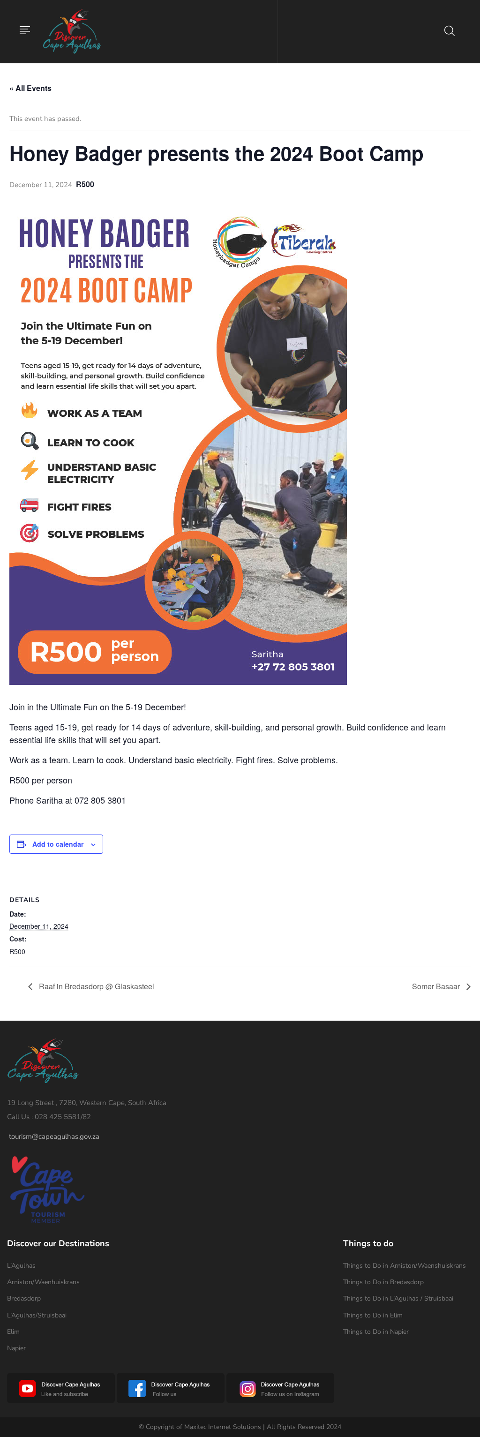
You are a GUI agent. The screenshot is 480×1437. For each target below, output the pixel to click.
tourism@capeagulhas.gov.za (54, 1136)
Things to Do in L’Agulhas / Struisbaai (398, 1298)
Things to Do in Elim (373, 1315)
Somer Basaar (437, 986)
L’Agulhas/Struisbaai (37, 1315)
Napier (16, 1348)
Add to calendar (57, 844)
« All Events (30, 88)
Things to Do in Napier (376, 1331)
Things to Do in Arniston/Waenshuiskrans (404, 1265)
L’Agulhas (21, 1265)
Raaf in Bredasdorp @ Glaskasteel (95, 986)
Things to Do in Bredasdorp (383, 1282)
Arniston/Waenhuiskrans (43, 1282)
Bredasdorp (24, 1298)
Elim (13, 1331)
